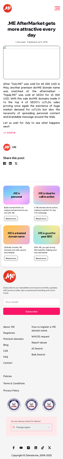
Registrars (9, 332)
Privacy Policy (11, 390)
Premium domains (13, 338)
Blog (5, 344)
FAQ (5, 356)
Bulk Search (38, 354)
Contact (7, 362)
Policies (7, 376)
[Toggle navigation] (57, 8)
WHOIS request (40, 336)
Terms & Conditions (14, 383)
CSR (5, 350)
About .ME (9, 326)
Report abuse (39, 342)
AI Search (37, 348)
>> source (9, 132)
